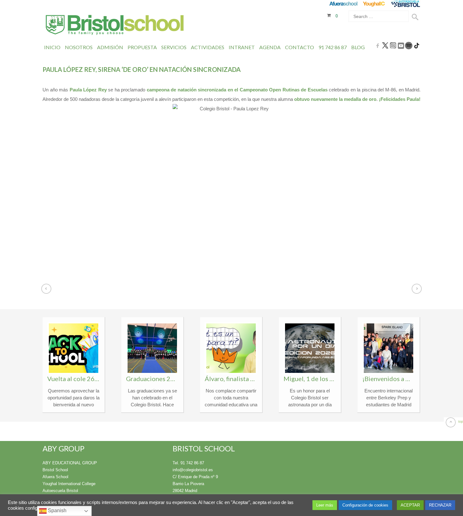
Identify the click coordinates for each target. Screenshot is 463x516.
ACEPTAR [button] (410, 505)
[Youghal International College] (374, 3)
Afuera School (55, 476)
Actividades (207, 47)
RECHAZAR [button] (440, 505)
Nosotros (79, 47)
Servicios (173, 47)
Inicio (52, 47)
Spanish (56, 510)
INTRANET (242, 47)
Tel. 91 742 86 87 (188, 463)
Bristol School (55, 469)
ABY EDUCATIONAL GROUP (70, 463)
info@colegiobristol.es (193, 469)
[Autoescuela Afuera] (405, 3)
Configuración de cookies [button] (365, 505)
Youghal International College (69, 483)
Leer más (324, 505)
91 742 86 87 (332, 47)
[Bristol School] (115, 25)
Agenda (270, 47)
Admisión (110, 47)
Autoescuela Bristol (60, 490)
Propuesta (142, 47)
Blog (358, 47)
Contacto (299, 47)
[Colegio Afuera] (343, 3)
